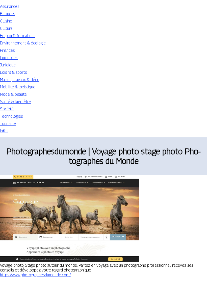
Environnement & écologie (23, 43)
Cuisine (6, 21)
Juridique (8, 65)
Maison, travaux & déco (19, 79)
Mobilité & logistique (17, 87)
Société (7, 109)
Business (7, 13)
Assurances (9, 6)
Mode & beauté (13, 94)
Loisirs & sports (13, 72)
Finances (7, 50)
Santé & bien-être (15, 101)
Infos (4, 131)
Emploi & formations (17, 35)
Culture (6, 28)
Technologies (11, 116)
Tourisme (8, 123)
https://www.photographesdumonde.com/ (35, 274)
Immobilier (9, 57)
